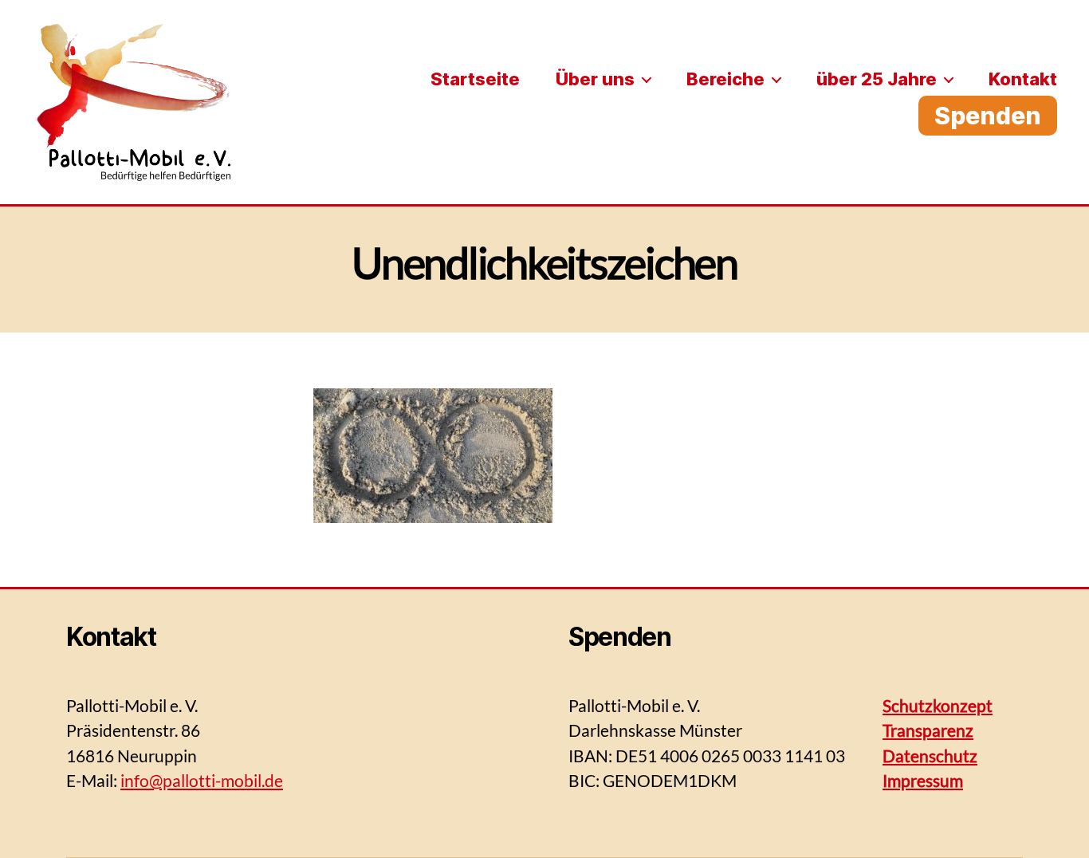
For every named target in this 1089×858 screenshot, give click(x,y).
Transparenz (928, 730)
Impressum (923, 780)
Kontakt (1023, 79)
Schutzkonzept (938, 705)
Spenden (987, 115)
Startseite (475, 79)
